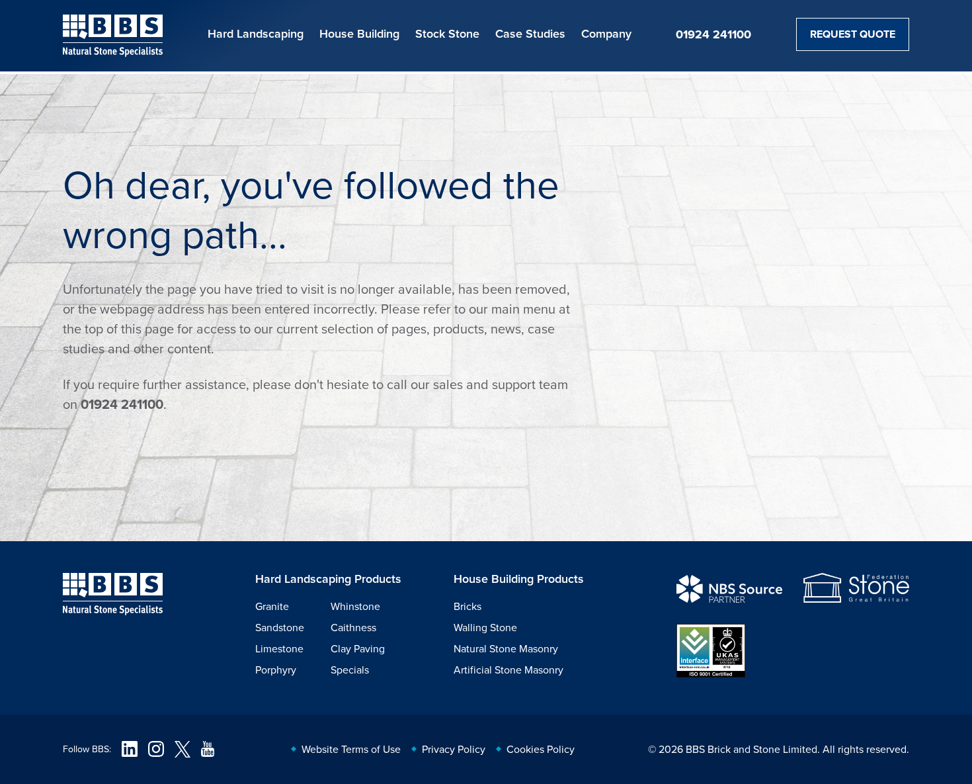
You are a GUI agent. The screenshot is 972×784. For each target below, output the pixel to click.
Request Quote (852, 34)
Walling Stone (485, 627)
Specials (350, 669)
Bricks (467, 606)
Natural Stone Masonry (506, 648)
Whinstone (355, 606)
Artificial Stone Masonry (508, 669)
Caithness (353, 627)
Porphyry (275, 669)
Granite (272, 606)
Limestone (279, 648)
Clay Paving (358, 648)
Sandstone (279, 627)
